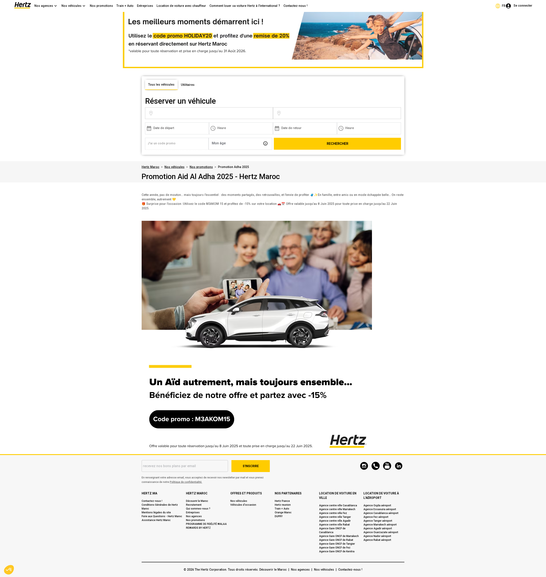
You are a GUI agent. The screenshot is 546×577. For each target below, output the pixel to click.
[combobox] (213, 113)
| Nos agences (298, 569)
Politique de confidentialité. (186, 482)
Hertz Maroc (150, 167)
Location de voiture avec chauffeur (181, 5)
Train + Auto (125, 5)
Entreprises (145, 5)
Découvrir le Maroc (273, 569)
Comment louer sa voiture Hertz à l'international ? (244, 5)
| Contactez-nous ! (348, 569)
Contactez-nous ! (295, 5)
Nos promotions (101, 5)
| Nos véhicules (322, 569)
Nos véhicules (174, 167)
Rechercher (337, 144)
